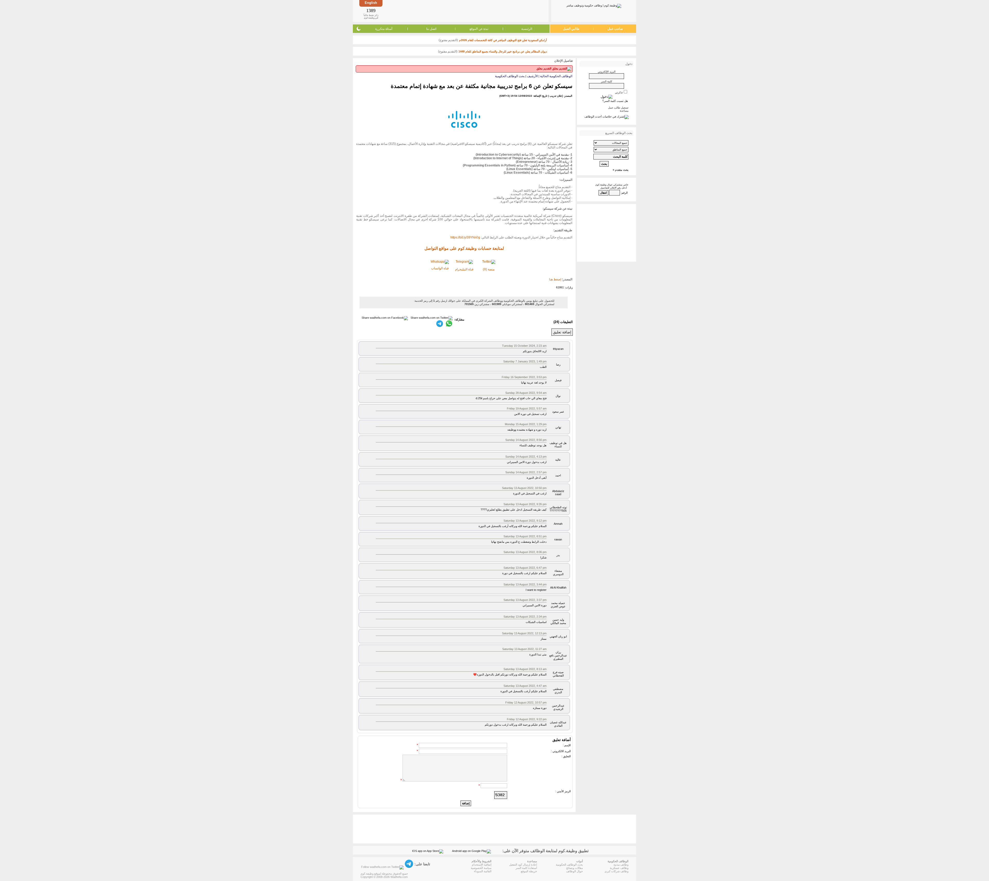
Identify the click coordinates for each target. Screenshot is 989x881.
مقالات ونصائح (574, 867)
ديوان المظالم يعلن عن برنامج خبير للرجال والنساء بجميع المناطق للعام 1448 (502, 51)
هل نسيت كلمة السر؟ (615, 100)
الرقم (624, 192)
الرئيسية (526, 29)
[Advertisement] (465, 11)
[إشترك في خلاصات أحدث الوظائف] (606, 116)
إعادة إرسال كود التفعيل (523, 864)
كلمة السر (606, 81)
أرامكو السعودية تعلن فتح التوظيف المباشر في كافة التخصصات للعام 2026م (503, 40)
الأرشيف (532, 76)
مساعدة (624, 110)
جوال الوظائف (574, 871)
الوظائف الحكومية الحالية (556, 76)
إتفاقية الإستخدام (481, 864)
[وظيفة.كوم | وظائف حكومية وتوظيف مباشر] (593, 4)
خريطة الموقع (529, 871)
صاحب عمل (615, 29)
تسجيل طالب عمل (618, 107)
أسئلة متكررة (383, 29)
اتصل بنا (431, 29)
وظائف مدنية (620, 864)
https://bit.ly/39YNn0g (465, 237)
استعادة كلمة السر (526, 867)
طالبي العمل (571, 29)
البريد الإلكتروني (607, 71)
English (371, 3)
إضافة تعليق (562, 332)
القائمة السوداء (482, 871)
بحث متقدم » (620, 169)
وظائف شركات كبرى (616, 871)
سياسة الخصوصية (481, 867)
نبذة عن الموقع (479, 29)
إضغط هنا (555, 279)
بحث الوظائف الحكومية (510, 76)
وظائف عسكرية (619, 867)
